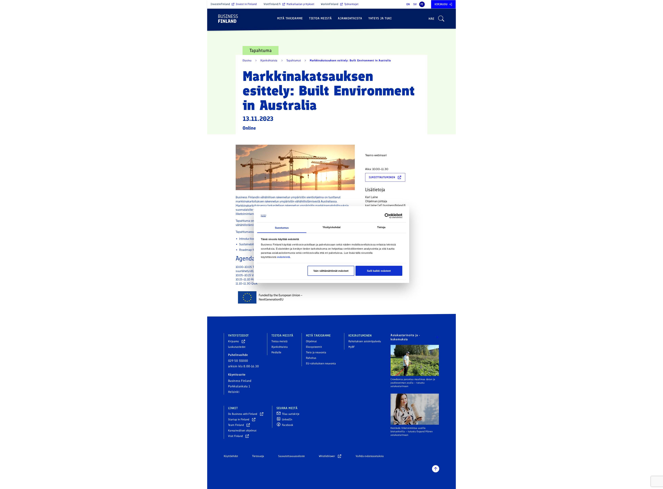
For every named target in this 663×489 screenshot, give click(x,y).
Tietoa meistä (320, 18)
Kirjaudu (441, 4)
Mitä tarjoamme (290, 18)
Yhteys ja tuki (380, 18)
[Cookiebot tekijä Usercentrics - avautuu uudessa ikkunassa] (387, 215)
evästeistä (283, 256)
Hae (431, 19)
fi (422, 4)
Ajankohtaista (350, 18)
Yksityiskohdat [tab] (331, 227)
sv (415, 4)
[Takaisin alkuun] (435, 468)
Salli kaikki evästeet (379, 270)
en (408, 4)
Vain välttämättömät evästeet (330, 270)
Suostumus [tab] (282, 227)
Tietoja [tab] (381, 227)
